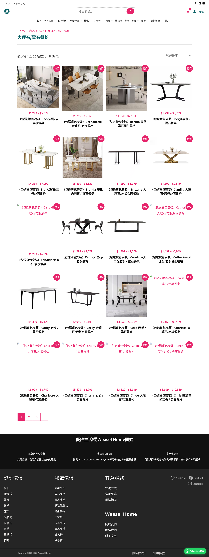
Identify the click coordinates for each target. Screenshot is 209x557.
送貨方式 (111, 488)
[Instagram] (203, 3)
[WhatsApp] (196, 3)
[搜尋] (130, 11)
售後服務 (111, 494)
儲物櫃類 (155, 20)
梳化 (86, 20)
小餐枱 (59, 517)
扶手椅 (59, 540)
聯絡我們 (111, 530)
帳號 (201, 11)
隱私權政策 (142, 553)
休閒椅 (97, 20)
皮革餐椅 (60, 523)
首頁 (39, 20)
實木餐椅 (60, 528)
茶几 (167, 20)
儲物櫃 (8, 517)
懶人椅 (59, 534)
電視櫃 (8, 534)
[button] (54, 20)
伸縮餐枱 (60, 511)
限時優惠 (62, 20)
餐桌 (133, 20)
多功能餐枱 (61, 505)
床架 (107, 20)
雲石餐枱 (60, 494)
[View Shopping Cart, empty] (188, 12)
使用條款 (159, 553)
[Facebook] (199, 3)
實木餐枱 (60, 499)
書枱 (126, 20)
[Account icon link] (194, 11)
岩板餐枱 (60, 488)
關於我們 (111, 524)
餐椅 (143, 20)
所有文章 (48, 20)
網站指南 (111, 499)
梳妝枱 (118, 20)
